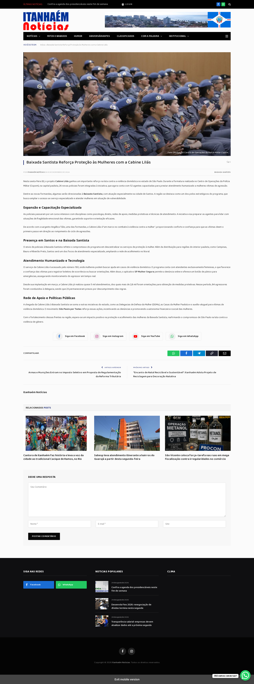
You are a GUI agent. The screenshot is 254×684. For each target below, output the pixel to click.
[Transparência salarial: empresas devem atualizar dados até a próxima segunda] (101, 621)
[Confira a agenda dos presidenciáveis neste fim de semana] (101, 586)
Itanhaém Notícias (36, 172)
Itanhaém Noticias (121, 662)
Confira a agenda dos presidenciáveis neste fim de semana (78, 4)
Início (42, 44)
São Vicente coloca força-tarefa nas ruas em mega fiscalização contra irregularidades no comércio (197, 457)
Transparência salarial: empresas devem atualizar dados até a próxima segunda (132, 623)
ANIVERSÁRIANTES (99, 36)
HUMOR (78, 36)
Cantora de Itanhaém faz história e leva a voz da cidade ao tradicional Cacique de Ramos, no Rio (53, 457)
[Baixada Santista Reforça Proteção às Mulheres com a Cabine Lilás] (127, 104)
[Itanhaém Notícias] (48, 20)
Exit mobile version (127, 679)
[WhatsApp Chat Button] (245, 675)
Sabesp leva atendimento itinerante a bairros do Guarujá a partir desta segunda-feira (124, 457)
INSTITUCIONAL (177, 36)
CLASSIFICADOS (125, 36)
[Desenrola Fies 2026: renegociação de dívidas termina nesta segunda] (101, 603)
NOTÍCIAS (32, 36)
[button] (229, 4)
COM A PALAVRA (150, 36)
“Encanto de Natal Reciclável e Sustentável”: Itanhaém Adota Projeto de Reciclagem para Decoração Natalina (174, 374)
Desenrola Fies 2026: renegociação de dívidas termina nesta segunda (131, 606)
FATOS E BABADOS (57, 36)
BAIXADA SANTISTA (222, 172)
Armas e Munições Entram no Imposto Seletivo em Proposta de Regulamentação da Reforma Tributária (75, 374)
